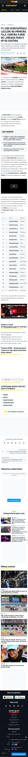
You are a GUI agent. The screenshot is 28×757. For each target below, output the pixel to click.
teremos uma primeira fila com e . (12, 86)
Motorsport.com (10, 327)
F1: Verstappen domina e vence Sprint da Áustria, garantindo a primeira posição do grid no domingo (14, 144)
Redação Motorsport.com (7, 52)
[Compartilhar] (17, 53)
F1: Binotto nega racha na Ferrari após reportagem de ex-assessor (13, 149)
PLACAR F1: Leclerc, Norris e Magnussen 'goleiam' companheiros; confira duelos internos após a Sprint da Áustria (14, 138)
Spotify (5, 394)
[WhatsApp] (11, 442)
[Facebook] (4, 442)
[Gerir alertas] (23, 442)
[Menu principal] (3, 5)
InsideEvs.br (14, 714)
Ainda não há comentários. (14, 474)
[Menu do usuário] (24, 5)
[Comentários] (24, 53)
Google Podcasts (8, 402)
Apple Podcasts (8, 400)
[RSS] (22, 706)
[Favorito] (20, 53)
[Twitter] (8, 442)
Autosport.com (14, 722)
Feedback (14, 731)
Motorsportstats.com (14, 724)
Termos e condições (9, 749)
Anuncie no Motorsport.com (14, 734)
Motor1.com (14, 717)
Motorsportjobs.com (14, 719)
